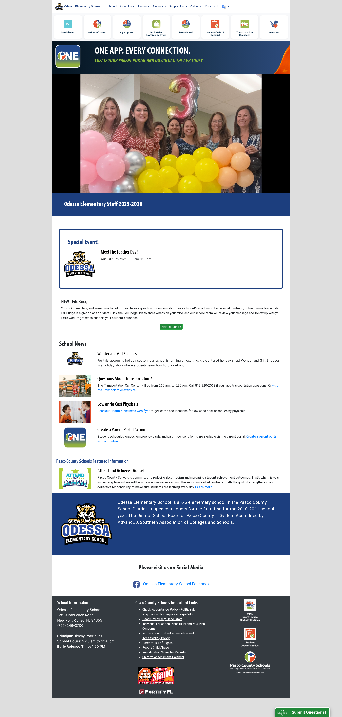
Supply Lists (177, 6)
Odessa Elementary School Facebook (176, 583)
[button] (225, 6)
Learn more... (205, 487)
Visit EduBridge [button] (171, 326)
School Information (120, 6)
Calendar (196, 6)
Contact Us (212, 6)
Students (158, 6)
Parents (142, 6)
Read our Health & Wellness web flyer (123, 411)
